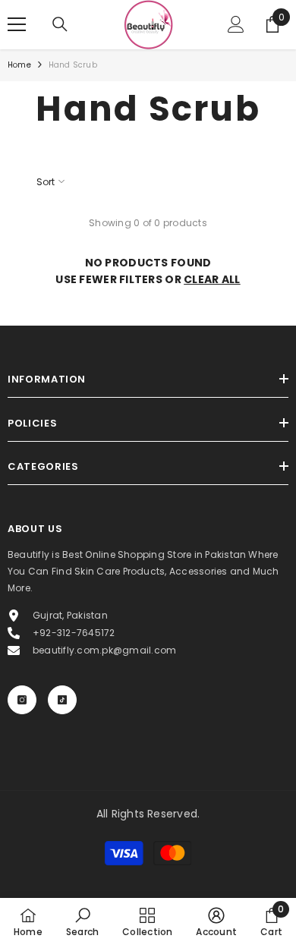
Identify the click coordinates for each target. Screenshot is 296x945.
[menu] (17, 24)
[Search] (60, 24)
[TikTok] (62, 699)
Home (19, 65)
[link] (82, 921)
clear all (212, 279)
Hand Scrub (73, 65)
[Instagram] (22, 699)
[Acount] (236, 24)
